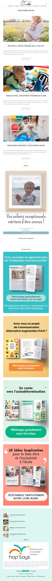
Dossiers (16, 6)
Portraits (10, 6)
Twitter (45, 242)
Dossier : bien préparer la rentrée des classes (17, 521)
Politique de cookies (31, 576)
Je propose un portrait (26, 233)
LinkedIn (30, 242)
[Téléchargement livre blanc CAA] (26, 346)
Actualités (29, 6)
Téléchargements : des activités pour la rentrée (17, 527)
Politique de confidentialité (20, 576)
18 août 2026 (13, 522)
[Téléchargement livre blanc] (26, 282)
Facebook (7, 242)
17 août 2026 (13, 529)
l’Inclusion (43, 6)
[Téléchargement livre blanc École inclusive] (26, 474)
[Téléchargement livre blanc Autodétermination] (26, 410)
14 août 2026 (13, 535)
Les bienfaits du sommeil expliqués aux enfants (17, 514)
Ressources (36, 6)
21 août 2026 (13, 516)
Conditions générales (40, 576)
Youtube (37, 242)
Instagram (14, 242)
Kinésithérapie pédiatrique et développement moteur (26, 145)
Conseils (22, 6)
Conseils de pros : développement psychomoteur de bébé (26, 95)
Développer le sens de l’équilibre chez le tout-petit (26, 46)
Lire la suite (25, 58)
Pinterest (22, 242)
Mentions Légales (11, 576)
